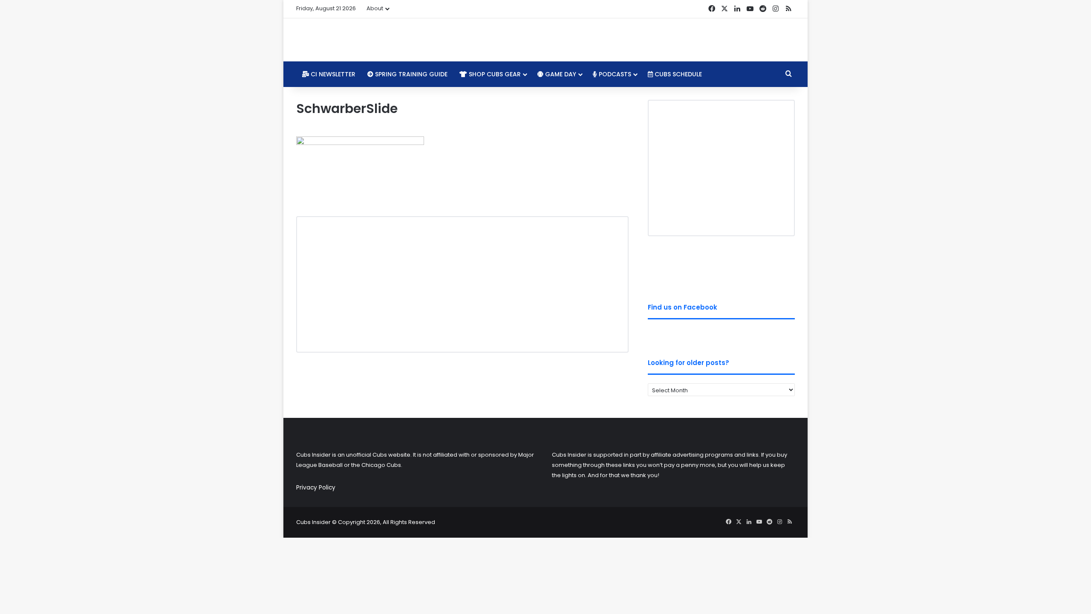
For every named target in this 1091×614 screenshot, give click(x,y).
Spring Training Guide (410, 74)
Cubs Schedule (677, 74)
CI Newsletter (332, 74)
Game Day (559, 74)
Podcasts (614, 74)
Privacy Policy (315, 488)
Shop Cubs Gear (494, 74)
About (375, 8)
